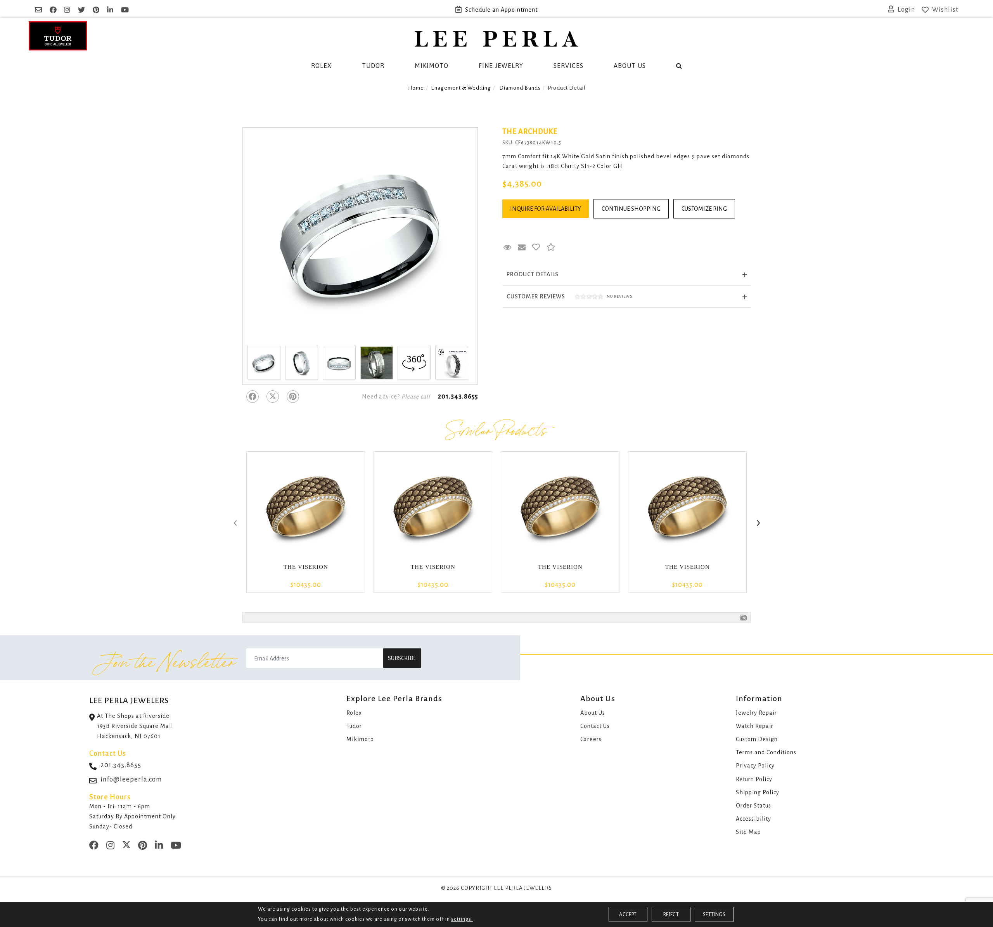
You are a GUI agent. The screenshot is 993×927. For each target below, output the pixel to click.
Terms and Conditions (766, 752)
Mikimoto (431, 65)
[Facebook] (252, 396)
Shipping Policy (757, 792)
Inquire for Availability (545, 209)
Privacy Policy (755, 765)
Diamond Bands (520, 88)
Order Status (753, 805)
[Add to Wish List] (536, 247)
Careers (591, 739)
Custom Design (757, 739)
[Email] (39, 10)
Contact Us (595, 726)
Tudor (373, 65)
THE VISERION (306, 567)
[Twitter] (272, 396)
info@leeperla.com (131, 779)
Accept (628, 914)
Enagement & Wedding (461, 88)
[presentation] (234, 523)
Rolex (321, 65)
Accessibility (753, 819)
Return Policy (754, 779)
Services (568, 65)
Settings (714, 914)
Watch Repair (754, 726)
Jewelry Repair (756, 713)
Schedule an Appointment (501, 10)
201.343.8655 (458, 396)
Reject (671, 914)
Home (416, 88)
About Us (630, 65)
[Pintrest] (293, 396)
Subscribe (402, 658)
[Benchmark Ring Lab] (451, 362)
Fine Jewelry (501, 65)
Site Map (748, 832)
